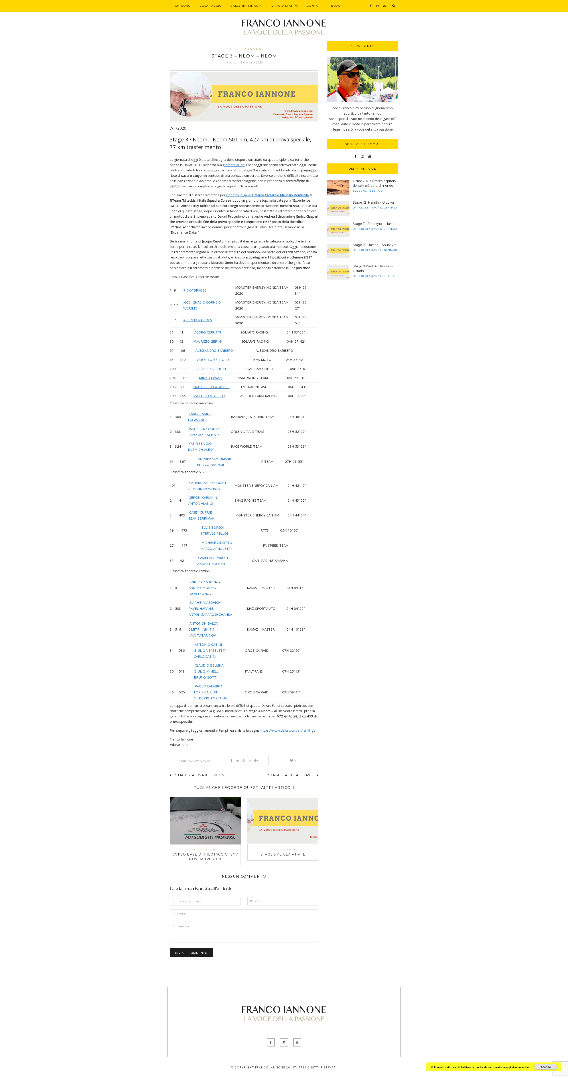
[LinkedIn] (250, 760)
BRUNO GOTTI (205, 677)
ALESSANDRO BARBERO (214, 350)
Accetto (546, 1067)
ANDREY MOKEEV (202, 587)
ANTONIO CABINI (208, 644)
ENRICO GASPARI (210, 464)
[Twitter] (237, 760)
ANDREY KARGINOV (205, 581)
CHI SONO (183, 5)
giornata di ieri (234, 165)
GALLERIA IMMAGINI (246, 5)
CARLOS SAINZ (200, 413)
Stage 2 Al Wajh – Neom (199, 775)
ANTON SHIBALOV (203, 623)
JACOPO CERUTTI (207, 332)
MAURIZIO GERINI (207, 341)
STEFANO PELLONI (216, 533)
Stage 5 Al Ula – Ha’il (291, 775)
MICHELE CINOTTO (216, 542)
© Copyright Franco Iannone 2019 (262, 1067)
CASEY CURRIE (200, 512)
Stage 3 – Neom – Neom (244, 56)
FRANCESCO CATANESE (211, 387)
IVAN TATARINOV (202, 635)
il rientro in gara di (239, 195)
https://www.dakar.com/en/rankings (287, 730)
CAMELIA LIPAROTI (213, 557)
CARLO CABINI (205, 656)
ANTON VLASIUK (201, 503)
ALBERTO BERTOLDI (213, 359)
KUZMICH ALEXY (201, 449)
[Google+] (256, 760)
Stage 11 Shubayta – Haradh (374, 224)
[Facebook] (371, 6)
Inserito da (194, 760)
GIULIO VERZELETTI (210, 650)
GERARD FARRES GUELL (208, 482)
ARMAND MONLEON (204, 488)
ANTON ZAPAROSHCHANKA (210, 614)
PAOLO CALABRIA (208, 686)
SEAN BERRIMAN (201, 518)
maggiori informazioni (516, 1067)
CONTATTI (315, 5)
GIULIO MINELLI (206, 671)
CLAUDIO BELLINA (209, 665)
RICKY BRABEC (194, 290)
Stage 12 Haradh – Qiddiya (373, 202)
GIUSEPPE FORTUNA (210, 698)
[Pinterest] (244, 760)
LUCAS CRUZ (197, 419)
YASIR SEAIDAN (201, 443)
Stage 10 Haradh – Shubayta (374, 245)
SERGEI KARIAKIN (203, 497)
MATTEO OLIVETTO (209, 395)
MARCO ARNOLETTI (216, 548)
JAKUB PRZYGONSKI (205, 428)
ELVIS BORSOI (213, 527)
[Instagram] (377, 6)
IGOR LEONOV (200, 593)
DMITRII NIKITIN (202, 629)
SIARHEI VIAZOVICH (205, 602)
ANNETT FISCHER (211, 563)
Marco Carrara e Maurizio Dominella (281, 195)
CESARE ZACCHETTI (212, 368)
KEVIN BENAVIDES (197, 320)
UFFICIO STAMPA (284, 5)
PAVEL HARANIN (201, 608)
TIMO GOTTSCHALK (204, 434)
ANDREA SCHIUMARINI (216, 458)
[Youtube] (384, 6)
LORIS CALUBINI (206, 692)
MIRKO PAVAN (210, 377)
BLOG (336, 5)
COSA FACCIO (210, 5)
